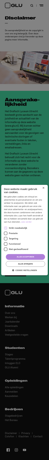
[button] (24, 270)
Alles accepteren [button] (25, 257)
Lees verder (26, 222)
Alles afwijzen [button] (25, 264)
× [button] (43, 188)
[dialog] (24, 230)
